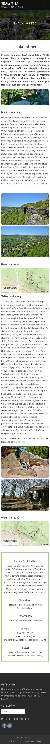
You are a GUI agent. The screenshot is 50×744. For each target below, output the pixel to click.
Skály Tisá (9, 3)
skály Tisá (20, 441)
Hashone (26, 741)
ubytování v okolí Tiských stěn (32, 692)
